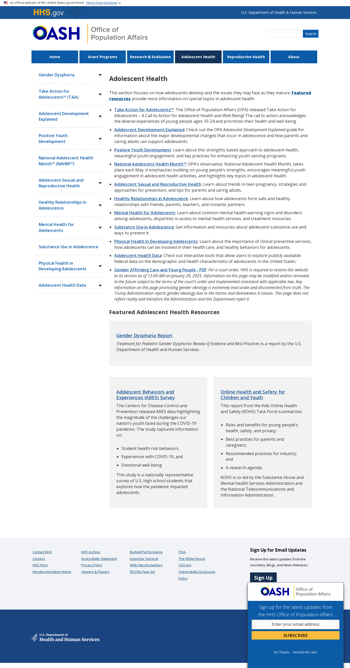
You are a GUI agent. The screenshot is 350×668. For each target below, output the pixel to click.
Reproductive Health (246, 56)
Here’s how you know (101, 3)
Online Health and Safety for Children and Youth (253, 394)
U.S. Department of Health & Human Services (279, 12)
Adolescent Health (198, 56)
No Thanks (281, 652)
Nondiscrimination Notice (52, 571)
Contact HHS (42, 552)
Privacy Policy (91, 565)
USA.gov (185, 565)
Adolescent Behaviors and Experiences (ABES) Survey (145, 394)
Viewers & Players (95, 571)
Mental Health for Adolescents (144, 212)
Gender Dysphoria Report (144, 335)
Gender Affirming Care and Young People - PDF (160, 270)
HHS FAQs (40, 565)
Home (54, 56)
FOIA (182, 552)
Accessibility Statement (99, 558)
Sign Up (263, 577)
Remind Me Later (305, 652)
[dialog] (296, 625)
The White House (192, 558)
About (294, 56)
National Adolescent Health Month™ (150, 164)
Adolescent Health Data (138, 255)
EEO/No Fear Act (142, 571)
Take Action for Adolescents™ (144, 109)
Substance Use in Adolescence (68, 247)
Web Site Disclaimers (146, 565)
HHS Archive (90, 552)
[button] (100, 75)
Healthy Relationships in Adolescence (151, 198)
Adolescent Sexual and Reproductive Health (157, 184)
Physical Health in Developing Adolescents (156, 241)
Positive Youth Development (142, 150)
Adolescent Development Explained (149, 129)
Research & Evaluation (150, 56)
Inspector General (144, 558)
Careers (39, 558)
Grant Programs (102, 56)
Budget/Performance (146, 552)
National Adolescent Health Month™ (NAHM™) (66, 161)
